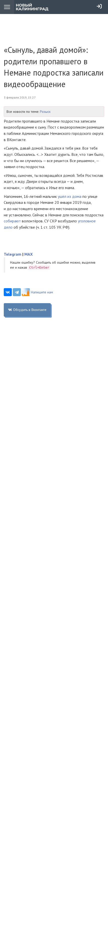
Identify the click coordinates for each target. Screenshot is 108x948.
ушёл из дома (69, 196)
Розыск (45, 111)
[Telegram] (17, 292)
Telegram (12, 254)
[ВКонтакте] (8, 292)
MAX (28, 254)
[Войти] (99, 6)
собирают (12, 220)
